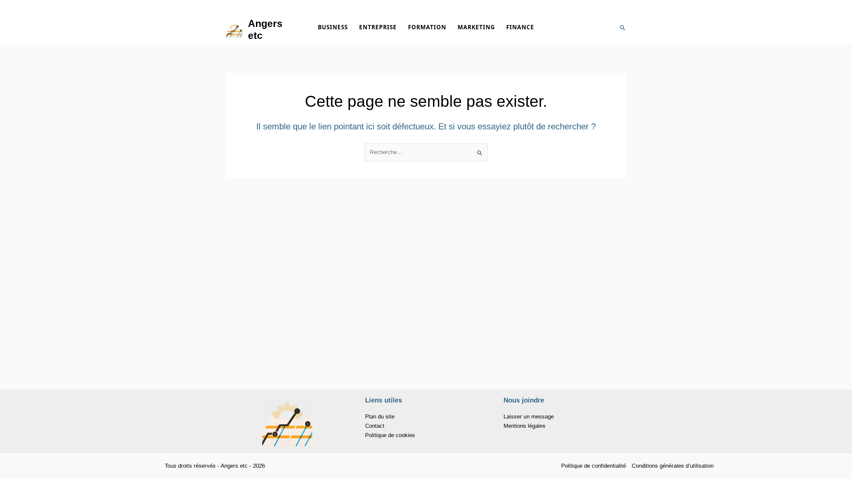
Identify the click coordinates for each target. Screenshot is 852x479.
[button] (623, 28)
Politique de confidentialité (593, 466)
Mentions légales (524, 426)
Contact (374, 426)
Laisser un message (529, 416)
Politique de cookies (390, 435)
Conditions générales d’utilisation (673, 466)
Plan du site (379, 416)
